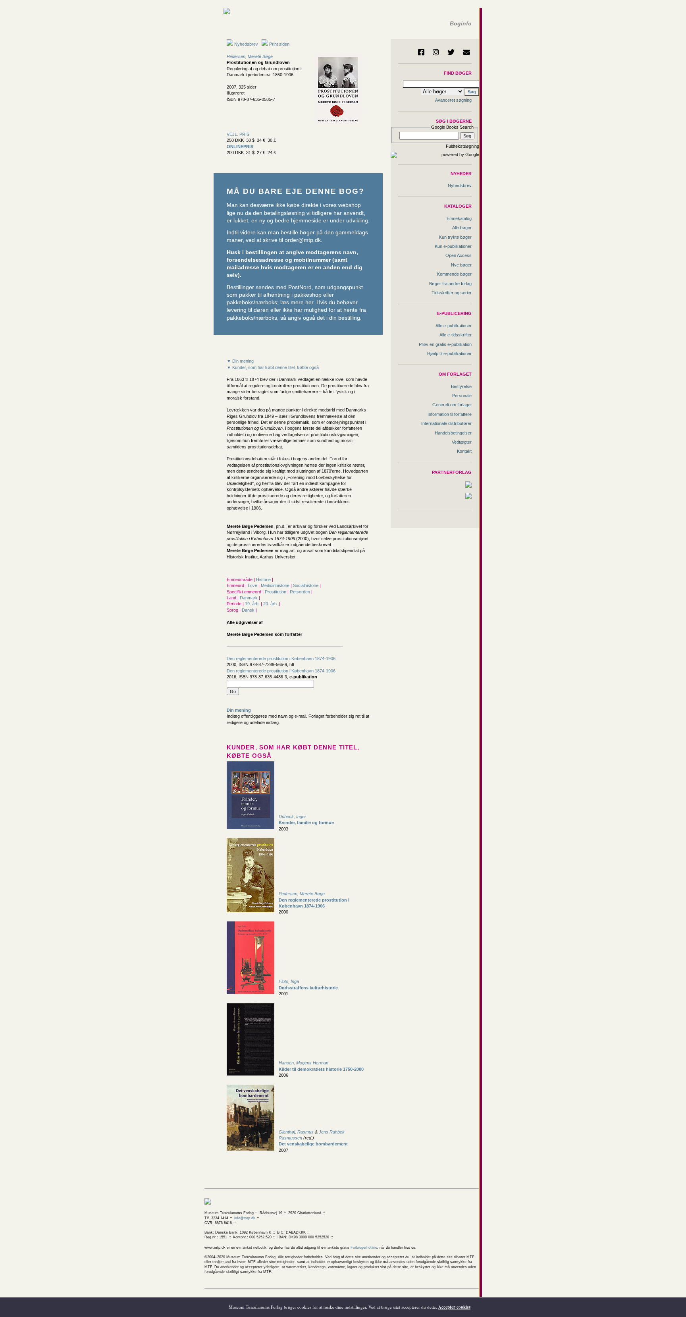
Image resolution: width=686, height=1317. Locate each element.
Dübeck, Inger (292, 816)
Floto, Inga (289, 981)
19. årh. (253, 603)
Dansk (249, 610)
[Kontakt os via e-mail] (466, 52)
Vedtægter (462, 442)
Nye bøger (461, 265)
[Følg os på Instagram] (436, 52)
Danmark (249, 597)
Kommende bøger (454, 274)
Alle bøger (462, 227)
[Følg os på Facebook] (421, 52)
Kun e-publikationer (453, 246)
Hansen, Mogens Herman (303, 1062)
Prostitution (276, 591)
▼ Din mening (240, 361)
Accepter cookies (454, 1307)
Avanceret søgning (453, 100)
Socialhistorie (306, 585)
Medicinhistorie (276, 585)
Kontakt (464, 451)
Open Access (458, 255)
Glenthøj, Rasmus (297, 1132)
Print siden (279, 44)
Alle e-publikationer (453, 325)
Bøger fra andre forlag (450, 283)
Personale (462, 395)
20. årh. (271, 603)
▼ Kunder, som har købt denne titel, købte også (273, 367)
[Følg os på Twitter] (451, 52)
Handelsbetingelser (453, 433)
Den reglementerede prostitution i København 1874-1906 (281, 658)
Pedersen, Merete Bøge (250, 56)
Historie (264, 579)
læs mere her (296, 302)
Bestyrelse (461, 386)
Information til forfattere (450, 414)
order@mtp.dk (303, 240)
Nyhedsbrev (245, 44)
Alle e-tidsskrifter (455, 334)
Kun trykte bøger (455, 237)
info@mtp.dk (244, 1218)
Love (253, 585)
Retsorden (300, 591)
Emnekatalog (459, 218)
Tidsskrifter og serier (452, 292)
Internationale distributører (446, 423)
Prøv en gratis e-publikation (445, 344)
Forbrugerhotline (364, 1247)
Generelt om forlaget (452, 404)
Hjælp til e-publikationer (449, 353)
